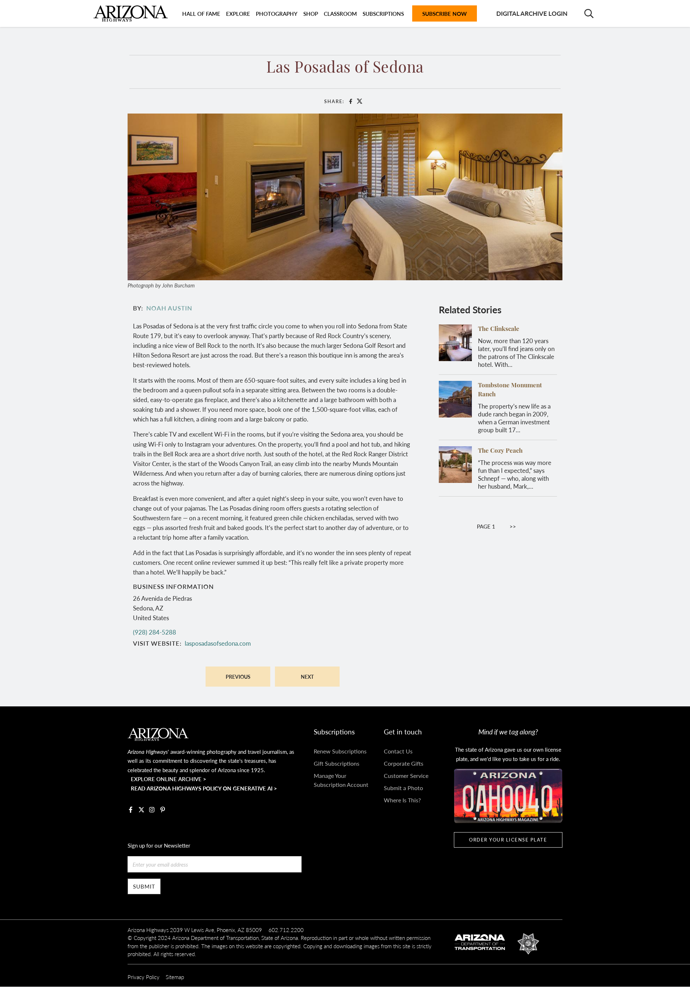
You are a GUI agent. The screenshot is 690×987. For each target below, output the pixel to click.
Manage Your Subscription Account (341, 780)
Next (307, 676)
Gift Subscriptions (336, 763)
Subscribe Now (444, 13)
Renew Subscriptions (340, 751)
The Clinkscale (498, 329)
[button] (345, 196)
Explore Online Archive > (168, 779)
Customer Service (406, 775)
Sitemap (175, 977)
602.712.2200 (286, 929)
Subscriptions (383, 13)
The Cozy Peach (500, 451)
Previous (238, 676)
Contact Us (398, 751)
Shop (310, 13)
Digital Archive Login (531, 13)
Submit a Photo (403, 788)
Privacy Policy (144, 977)
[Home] (130, 13)
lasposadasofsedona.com (218, 643)
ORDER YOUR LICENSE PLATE (508, 839)
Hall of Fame (201, 13)
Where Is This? (402, 800)
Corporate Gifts (403, 763)
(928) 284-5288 (154, 632)
